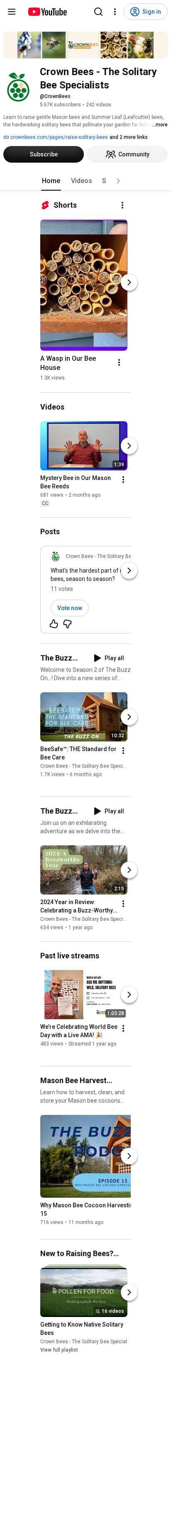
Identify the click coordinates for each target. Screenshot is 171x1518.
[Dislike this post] (67, 624)
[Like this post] (54, 624)
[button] (118, 181)
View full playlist (59, 1350)
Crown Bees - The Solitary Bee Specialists (88, 766)
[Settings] (115, 12)
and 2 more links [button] (129, 137)
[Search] (98, 12)
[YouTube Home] (47, 11)
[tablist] (85, 181)
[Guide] (12, 12)
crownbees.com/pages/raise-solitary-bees (58, 137)
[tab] (51, 181)
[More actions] (122, 205)
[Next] (129, 282)
